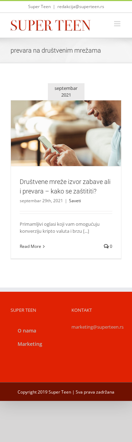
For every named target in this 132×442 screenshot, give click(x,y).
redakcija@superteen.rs (80, 6)
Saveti (66, 149)
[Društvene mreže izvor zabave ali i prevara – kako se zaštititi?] (66, 133)
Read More (30, 246)
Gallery (74, 121)
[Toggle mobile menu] (117, 23)
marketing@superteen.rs (97, 327)
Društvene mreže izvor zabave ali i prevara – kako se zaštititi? (57, 121)
